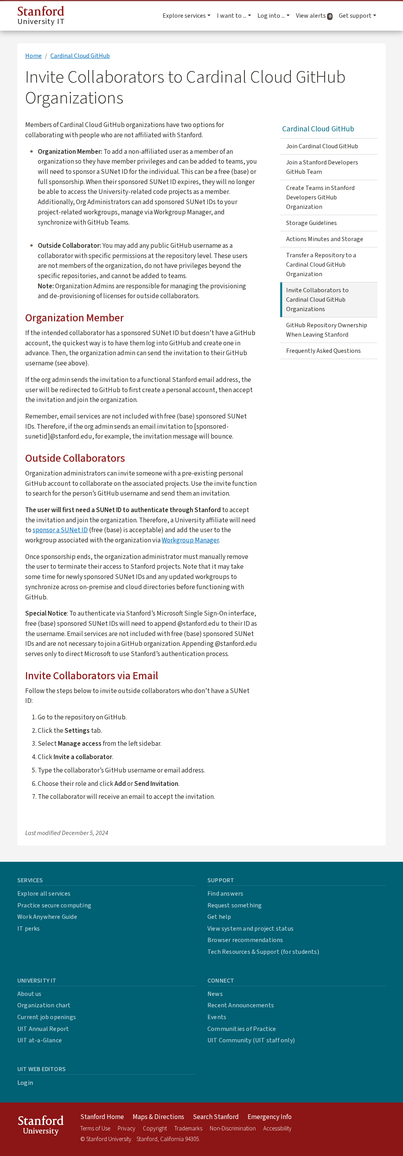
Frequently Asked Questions (323, 351)
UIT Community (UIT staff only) (251, 1040)
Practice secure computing (54, 905)
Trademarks (188, 1129)
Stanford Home (102, 1117)
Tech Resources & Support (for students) (263, 952)
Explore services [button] (184, 15)
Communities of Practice (241, 1029)
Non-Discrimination (233, 1129)
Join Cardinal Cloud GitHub (322, 146)
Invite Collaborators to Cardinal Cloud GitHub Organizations (317, 299)
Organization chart (44, 1005)
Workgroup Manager (190, 540)
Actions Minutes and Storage (324, 239)
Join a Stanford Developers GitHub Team (322, 167)
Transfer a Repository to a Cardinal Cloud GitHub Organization (321, 264)
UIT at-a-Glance (39, 1040)
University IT (41, 21)
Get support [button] (355, 15)
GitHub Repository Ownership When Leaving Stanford (326, 330)
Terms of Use (95, 1129)
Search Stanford (216, 1117)
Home (33, 56)
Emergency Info (270, 1117)
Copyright (155, 1129)
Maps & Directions (158, 1117)
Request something (234, 905)
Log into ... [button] (271, 15)
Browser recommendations (245, 940)
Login (25, 1083)
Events (216, 1017)
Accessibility (277, 1129)
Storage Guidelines (311, 223)
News (215, 994)
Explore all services (43, 893)
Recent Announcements (240, 1005)
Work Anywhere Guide (47, 917)
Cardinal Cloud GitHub (80, 56)
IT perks (28, 928)
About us (29, 994)
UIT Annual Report (43, 1029)
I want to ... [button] (231, 15)
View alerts (316, 15)
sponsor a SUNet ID (60, 530)
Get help (219, 917)
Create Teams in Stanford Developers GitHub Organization (320, 197)
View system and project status (250, 928)
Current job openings (46, 1017)
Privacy (126, 1129)
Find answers (225, 893)
